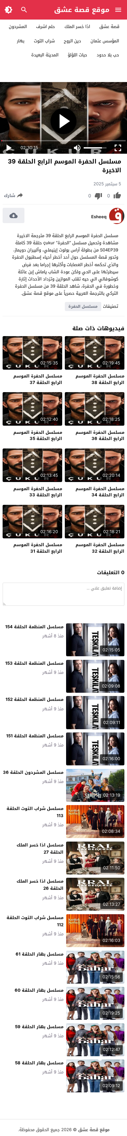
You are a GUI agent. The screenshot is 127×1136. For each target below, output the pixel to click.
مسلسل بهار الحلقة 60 (39, 990)
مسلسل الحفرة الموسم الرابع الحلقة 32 (100, 548)
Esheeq (98, 217)
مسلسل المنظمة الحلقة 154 (34, 627)
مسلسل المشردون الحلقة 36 (33, 772)
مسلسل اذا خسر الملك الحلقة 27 (40, 848)
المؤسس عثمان (105, 41)
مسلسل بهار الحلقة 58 (39, 1063)
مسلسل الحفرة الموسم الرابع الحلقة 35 (37, 435)
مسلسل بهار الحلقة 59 (39, 1027)
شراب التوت (44, 41)
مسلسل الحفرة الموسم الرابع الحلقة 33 (37, 492)
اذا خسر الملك (77, 26)
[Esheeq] (116, 223)
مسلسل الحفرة (83, 306)
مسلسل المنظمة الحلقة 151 (35, 736)
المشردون (18, 26)
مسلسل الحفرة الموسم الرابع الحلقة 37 (37, 379)
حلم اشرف (45, 26)
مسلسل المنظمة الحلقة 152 (35, 699)
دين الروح (72, 41)
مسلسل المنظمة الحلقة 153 (34, 663)
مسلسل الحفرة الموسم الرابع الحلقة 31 (37, 548)
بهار (20, 41)
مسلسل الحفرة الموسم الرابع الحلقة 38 (100, 379)
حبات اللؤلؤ (77, 55)
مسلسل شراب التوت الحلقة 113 (35, 812)
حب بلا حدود (108, 55)
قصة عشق (109, 26)
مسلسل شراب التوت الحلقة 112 (35, 921)
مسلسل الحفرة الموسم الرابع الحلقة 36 (100, 435)
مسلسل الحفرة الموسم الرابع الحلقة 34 (100, 492)
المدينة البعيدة (45, 55)
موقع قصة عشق (81, 9)
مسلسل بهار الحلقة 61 (40, 954)
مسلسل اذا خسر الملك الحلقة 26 (40, 884)
